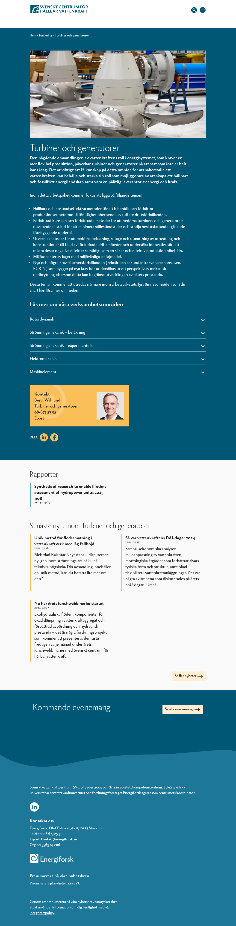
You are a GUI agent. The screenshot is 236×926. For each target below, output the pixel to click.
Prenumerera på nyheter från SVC (55, 883)
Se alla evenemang (179, 708)
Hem (33, 35)
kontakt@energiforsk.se (59, 838)
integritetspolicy (42, 912)
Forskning (45, 35)
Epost (39, 417)
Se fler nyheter (185, 675)
